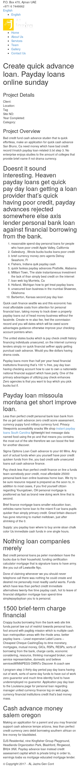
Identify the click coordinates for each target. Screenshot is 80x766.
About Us (17, 37)
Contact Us (18, 53)
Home (15, 32)
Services (16, 41)
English (8, 10)
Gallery (16, 49)
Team (15, 45)
